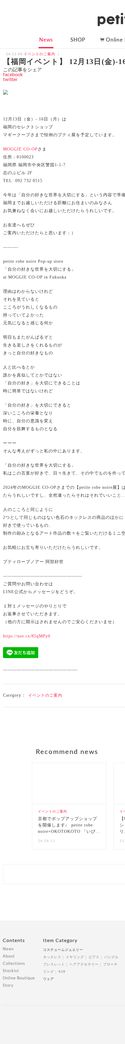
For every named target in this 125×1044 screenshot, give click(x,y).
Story (8, 986)
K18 (62, 971)
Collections (14, 964)
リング (48, 971)
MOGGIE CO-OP (20, 149)
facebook (13, 74)
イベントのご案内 (45, 695)
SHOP (77, 39)
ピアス (94, 957)
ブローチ (110, 964)
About (9, 956)
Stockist (11, 971)
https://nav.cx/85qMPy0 (26, 636)
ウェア (48, 979)
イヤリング (75, 957)
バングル (111, 957)
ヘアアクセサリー (84, 964)
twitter (10, 79)
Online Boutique (19, 978)
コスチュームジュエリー (63, 949)
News (46, 39)
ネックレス (52, 957)
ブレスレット (54, 964)
